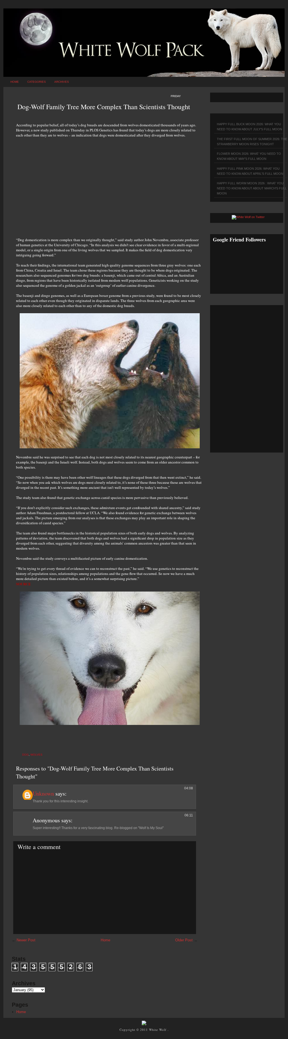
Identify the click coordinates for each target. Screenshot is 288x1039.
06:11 (188, 815)
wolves (36, 754)
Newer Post (26, 940)
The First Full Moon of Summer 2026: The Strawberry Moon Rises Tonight (252, 141)
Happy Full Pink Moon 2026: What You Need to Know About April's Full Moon (250, 171)
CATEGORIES (36, 81)
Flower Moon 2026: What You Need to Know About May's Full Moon (249, 156)
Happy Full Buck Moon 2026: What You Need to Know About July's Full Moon (249, 126)
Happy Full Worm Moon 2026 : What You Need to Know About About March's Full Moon (252, 188)
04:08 (188, 788)
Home (14, 81)
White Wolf (158, 1029)
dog (25, 754)
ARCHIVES (61, 81)
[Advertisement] (109, 184)
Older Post (184, 940)
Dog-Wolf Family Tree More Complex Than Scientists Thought (103, 106)
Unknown (43, 793)
